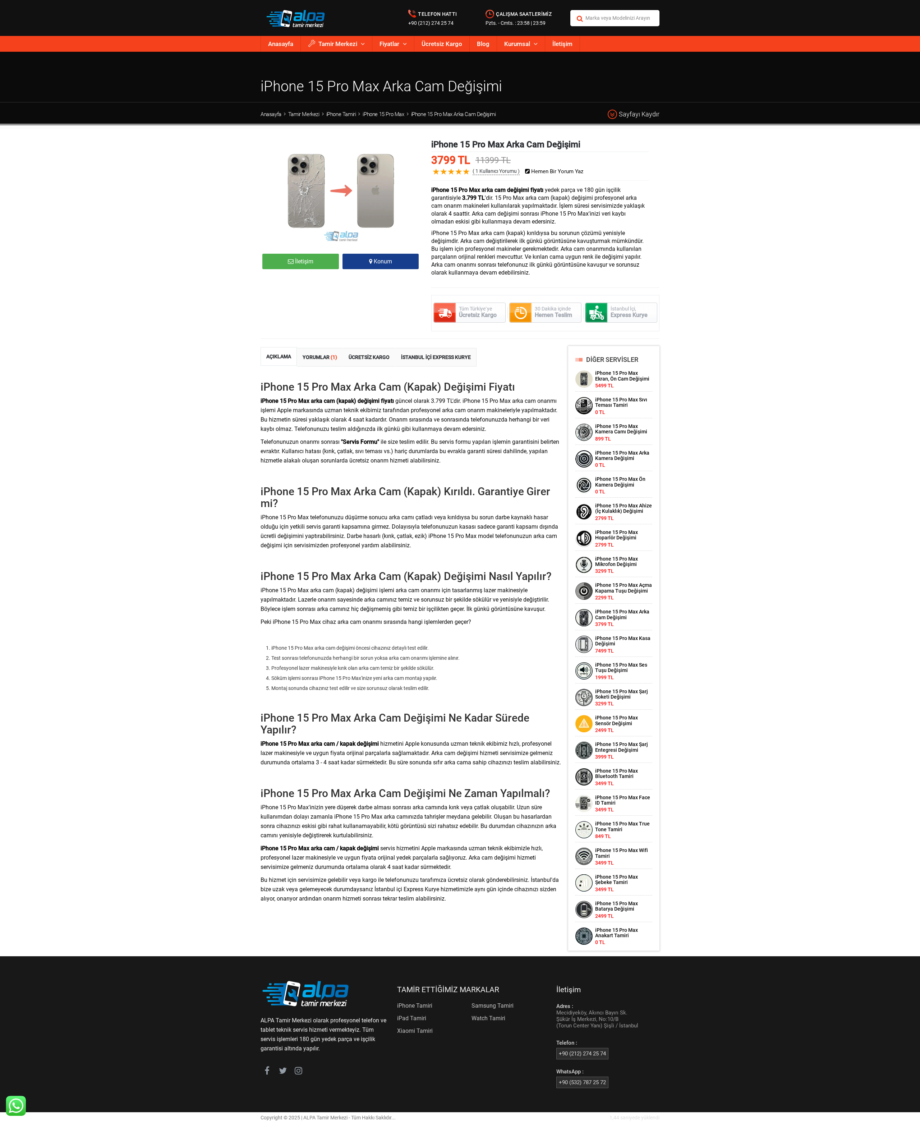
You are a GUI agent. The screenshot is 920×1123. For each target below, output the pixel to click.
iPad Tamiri (411, 1018)
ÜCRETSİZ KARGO (369, 357)
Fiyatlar (389, 43)
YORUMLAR (320, 357)
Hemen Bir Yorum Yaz (556, 172)
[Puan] (466, 177)
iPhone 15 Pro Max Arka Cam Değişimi (453, 114)
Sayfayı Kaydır (639, 114)
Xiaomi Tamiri (415, 1030)
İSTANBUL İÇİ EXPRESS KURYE (436, 357)
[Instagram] (298, 1072)
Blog (483, 43)
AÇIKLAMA (278, 356)
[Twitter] (282, 1072)
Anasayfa (280, 43)
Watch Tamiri (488, 1018)
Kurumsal (517, 43)
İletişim (562, 43)
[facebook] (267, 1072)
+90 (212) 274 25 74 (431, 23)
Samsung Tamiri (493, 1005)
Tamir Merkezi (337, 43)
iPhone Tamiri (341, 114)
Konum (382, 261)
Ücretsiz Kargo (442, 43)
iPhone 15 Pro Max (383, 114)
